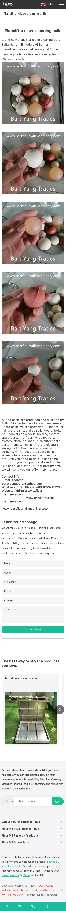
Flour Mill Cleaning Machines (20, 828)
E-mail (26, 875)
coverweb (52, 894)
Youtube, (7, 866)
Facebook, (53, 861)
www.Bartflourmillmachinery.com (36, 553)
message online (10, 875)
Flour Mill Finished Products (20, 835)
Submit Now (33, 629)
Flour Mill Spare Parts (15, 842)
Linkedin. (17, 866)
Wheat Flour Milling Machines (21, 821)
